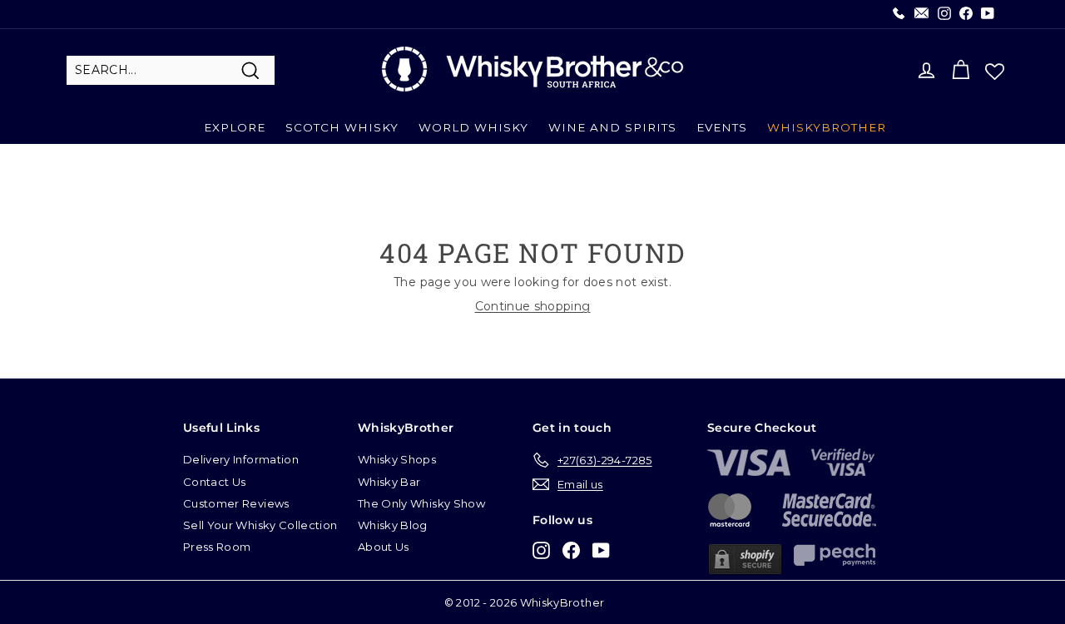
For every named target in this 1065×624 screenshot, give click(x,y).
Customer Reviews (236, 503)
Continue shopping (533, 306)
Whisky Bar (389, 481)
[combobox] (171, 71)
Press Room (217, 546)
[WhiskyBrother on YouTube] (601, 549)
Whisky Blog (393, 525)
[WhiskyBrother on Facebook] (571, 549)
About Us (383, 546)
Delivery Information (241, 459)
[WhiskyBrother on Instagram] (541, 549)
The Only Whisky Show (421, 503)
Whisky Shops (397, 459)
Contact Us (214, 481)
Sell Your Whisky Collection (260, 525)
